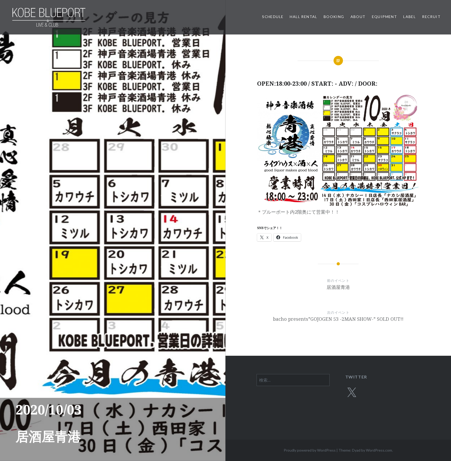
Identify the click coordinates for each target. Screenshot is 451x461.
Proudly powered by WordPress (310, 450)
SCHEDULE (272, 16)
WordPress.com (379, 450)
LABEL (409, 16)
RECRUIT (431, 16)
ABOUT (358, 16)
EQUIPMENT (384, 16)
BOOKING (334, 16)
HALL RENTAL (303, 16)
